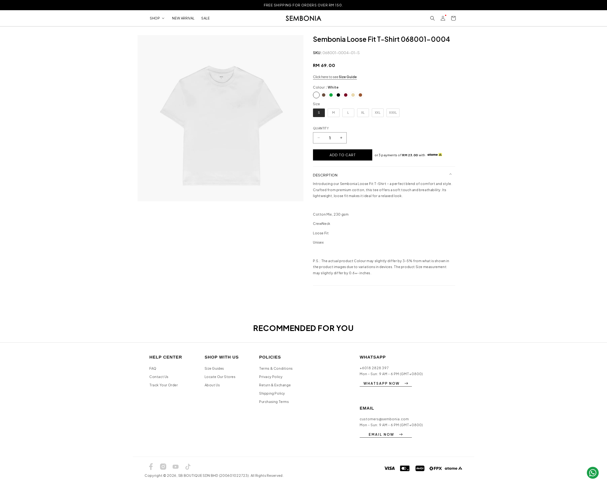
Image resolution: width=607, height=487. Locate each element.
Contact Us (159, 376)
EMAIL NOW (381, 434)
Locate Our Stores (220, 376)
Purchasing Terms (274, 401)
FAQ (152, 368)
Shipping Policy (272, 393)
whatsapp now (381, 383)
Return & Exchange (275, 385)
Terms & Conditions (276, 368)
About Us (212, 385)
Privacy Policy (271, 376)
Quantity (321, 128)
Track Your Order (163, 385)
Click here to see (335, 77)
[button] (158, 18)
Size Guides (214, 368)
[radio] (316, 95)
